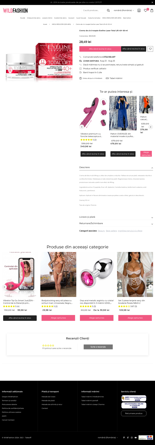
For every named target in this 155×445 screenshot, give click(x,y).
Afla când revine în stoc (100, 49)
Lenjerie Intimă (47, 18)
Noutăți (22, 18)
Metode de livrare (48, 397)
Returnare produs (133, 413)
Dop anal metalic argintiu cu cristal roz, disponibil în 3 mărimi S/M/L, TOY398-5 (96, 301)
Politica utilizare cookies (11, 412)
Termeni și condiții (9, 400)
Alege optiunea (146, 153)
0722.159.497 (109, 57)
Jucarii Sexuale (81, 18)
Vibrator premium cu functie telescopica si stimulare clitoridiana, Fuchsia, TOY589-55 (91, 135)
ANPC (4, 416)
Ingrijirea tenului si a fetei (130, 231)
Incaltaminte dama (60, 18)
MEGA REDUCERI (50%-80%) (111, 18)
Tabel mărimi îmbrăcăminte (92, 397)
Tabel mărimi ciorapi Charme (93, 404)
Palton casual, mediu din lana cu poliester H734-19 (145, 118)
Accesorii (71, 18)
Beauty (101, 231)
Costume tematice (94, 18)
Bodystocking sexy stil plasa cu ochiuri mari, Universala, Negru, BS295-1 (57, 301)
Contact (45, 408)
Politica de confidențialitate (13, 408)
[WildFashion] (15, 10)
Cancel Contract (8, 420)
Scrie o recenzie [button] (98, 347)
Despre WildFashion (10, 397)
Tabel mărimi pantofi (89, 400)
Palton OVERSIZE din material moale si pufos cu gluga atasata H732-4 (122, 135)
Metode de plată (48, 400)
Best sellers (111, 231)
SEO (21, 438)
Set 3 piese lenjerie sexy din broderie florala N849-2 (131, 301)
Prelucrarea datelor (9, 404)
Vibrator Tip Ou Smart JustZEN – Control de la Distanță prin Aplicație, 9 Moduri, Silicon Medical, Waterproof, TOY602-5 (19, 301)
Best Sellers (127, 18)
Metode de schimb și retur (52, 404)
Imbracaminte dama (33, 18)
